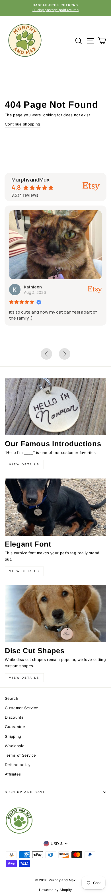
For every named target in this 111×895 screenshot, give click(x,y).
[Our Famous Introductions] (55, 406)
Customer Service (21, 708)
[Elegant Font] (55, 507)
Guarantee (15, 727)
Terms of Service (20, 755)
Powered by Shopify (55, 890)
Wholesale (14, 746)
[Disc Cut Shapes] (55, 613)
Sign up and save (25, 792)
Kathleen (33, 286)
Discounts (14, 717)
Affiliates (13, 774)
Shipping (13, 736)
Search (11, 698)
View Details (24, 464)
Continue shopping (22, 124)
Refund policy (17, 765)
